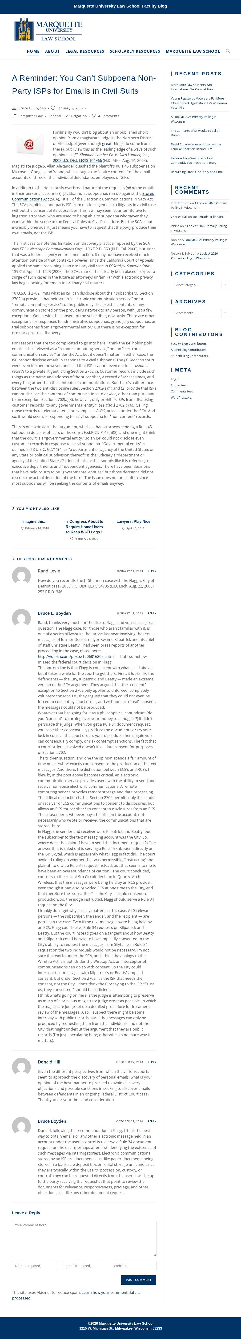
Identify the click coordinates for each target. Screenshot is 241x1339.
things (118, 143)
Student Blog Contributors (189, 356)
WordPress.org (181, 397)
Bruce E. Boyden (32, 108)
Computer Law (30, 116)
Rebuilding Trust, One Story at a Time (197, 172)
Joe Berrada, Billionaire (208, 217)
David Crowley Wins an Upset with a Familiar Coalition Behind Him (196, 146)
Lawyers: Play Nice (133, 522)
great (107, 143)
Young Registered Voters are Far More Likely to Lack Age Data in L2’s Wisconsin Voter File (199, 103)
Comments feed (182, 391)
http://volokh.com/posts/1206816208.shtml (76, 656)
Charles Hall (179, 217)
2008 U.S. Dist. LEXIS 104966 (77, 160)
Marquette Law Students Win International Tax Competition (192, 87)
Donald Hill (49, 1062)
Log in (175, 379)
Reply (152, 571)
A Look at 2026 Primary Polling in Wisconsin (194, 255)
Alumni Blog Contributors (188, 350)
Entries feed (179, 385)
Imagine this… (35, 522)
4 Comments (108, 116)
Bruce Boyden (52, 1121)
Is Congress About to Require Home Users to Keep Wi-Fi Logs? (84, 527)
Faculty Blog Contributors (189, 343)
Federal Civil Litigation (68, 116)
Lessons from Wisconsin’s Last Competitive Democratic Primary (194, 160)
